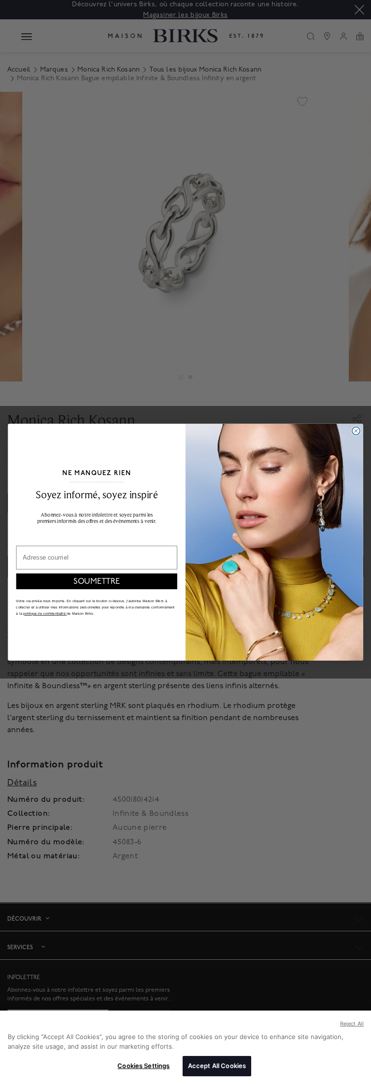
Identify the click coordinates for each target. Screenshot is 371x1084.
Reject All (352, 1023)
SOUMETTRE (96, 581)
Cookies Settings (143, 1066)
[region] (185, 1047)
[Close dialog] (356, 430)
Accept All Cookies (217, 1066)
